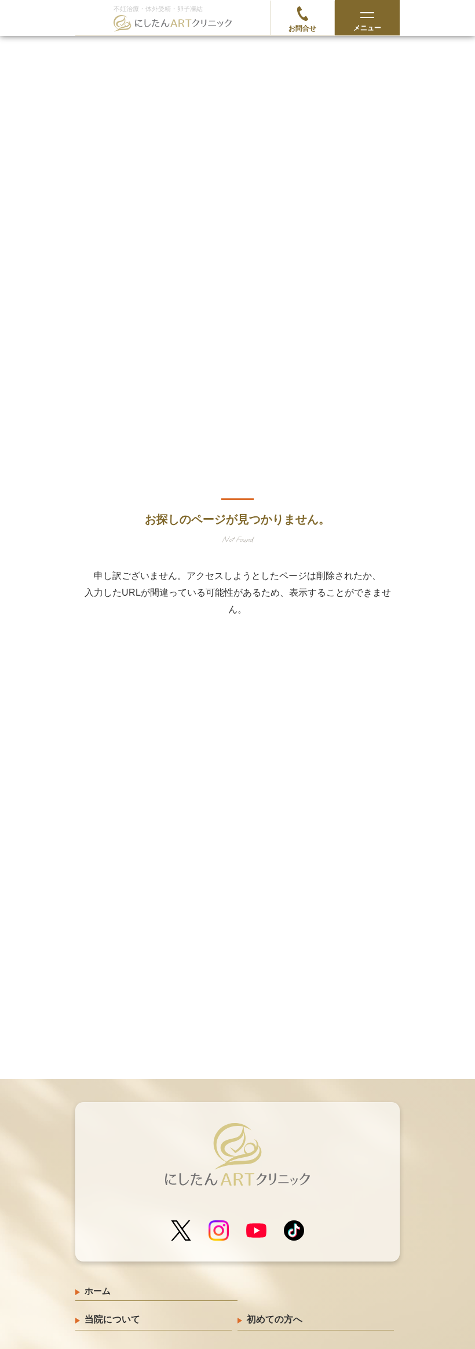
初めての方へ (274, 1319)
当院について (112, 1319)
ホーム (98, 1291)
